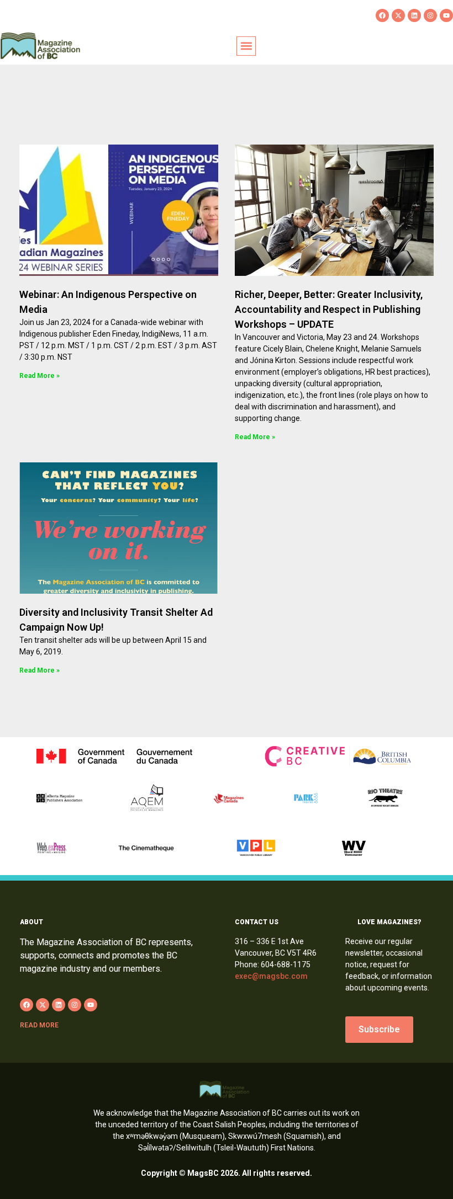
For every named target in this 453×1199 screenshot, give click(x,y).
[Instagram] (430, 15)
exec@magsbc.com (271, 976)
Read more (39, 1025)
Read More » (39, 376)
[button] (246, 46)
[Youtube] (446, 15)
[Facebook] (382, 15)
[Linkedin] (414, 15)
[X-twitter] (398, 15)
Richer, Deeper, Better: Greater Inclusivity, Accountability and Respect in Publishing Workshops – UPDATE (329, 309)
